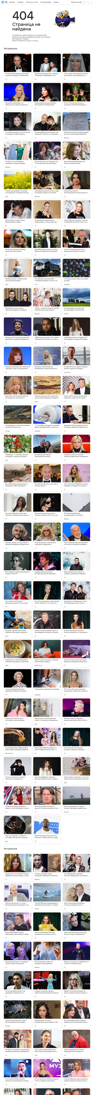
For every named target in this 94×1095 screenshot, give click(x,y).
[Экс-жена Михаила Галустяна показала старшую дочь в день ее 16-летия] (17, 507)
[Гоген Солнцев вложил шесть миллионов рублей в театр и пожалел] (76, 243)
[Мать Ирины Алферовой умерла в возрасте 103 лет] (17, 565)
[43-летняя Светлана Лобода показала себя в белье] (17, 243)
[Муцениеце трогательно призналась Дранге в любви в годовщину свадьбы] (17, 302)
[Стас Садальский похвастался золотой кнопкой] (47, 1005)
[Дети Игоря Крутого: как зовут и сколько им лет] (47, 477)
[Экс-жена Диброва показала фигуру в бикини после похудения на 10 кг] (47, 771)
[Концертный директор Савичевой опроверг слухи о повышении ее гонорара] (17, 360)
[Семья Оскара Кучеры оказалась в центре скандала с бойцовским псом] (17, 67)
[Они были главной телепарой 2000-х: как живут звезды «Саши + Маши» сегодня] (76, 976)
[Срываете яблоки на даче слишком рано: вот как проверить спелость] (47, 888)
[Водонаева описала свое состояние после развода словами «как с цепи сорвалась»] (17, 712)
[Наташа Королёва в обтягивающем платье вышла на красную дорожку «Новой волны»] (76, 184)
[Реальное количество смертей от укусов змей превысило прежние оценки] (47, 390)
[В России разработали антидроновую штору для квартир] (76, 507)
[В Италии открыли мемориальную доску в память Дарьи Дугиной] (76, 126)
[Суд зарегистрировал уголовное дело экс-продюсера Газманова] (47, 1064)
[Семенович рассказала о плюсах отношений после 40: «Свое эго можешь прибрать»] (76, 214)
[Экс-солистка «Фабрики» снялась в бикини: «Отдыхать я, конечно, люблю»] (76, 477)
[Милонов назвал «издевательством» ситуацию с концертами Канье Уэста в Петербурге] (76, 946)
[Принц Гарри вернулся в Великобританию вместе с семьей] (76, 859)
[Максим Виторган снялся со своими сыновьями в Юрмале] (76, 565)
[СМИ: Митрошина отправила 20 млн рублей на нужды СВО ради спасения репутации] (76, 331)
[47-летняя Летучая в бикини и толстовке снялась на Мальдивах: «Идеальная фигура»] (76, 917)
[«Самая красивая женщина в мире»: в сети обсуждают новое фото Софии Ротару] (17, 800)
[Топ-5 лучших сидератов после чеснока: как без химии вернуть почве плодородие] (76, 888)
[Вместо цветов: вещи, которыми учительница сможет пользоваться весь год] (47, 653)
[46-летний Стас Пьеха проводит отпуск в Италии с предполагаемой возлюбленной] (47, 917)
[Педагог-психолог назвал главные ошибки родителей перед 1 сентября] (47, 302)
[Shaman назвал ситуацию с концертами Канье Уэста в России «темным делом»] (76, 712)
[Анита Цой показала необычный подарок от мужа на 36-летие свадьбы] (76, 390)
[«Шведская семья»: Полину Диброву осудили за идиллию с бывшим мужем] (17, 859)
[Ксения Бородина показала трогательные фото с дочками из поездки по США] (76, 624)
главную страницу (32, 40)
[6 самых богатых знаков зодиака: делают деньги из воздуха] (76, 360)
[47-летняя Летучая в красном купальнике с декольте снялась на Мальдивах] (76, 683)
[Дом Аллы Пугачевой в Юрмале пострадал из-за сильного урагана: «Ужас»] (17, 390)
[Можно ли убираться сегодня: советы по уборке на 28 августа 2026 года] (17, 976)
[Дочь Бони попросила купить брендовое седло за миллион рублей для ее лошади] (17, 1034)
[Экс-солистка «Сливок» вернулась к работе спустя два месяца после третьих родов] (17, 595)
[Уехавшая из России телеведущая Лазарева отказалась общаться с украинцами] (17, 917)
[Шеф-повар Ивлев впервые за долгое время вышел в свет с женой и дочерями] (47, 741)
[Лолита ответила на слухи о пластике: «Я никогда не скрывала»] (17, 771)
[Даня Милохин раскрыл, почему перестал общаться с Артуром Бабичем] (47, 243)
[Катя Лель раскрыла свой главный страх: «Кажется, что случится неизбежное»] (47, 595)
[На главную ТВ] (5, 2)
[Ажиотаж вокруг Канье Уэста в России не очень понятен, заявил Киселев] (47, 829)
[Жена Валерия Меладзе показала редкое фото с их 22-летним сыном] (47, 946)
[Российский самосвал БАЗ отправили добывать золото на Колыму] (47, 272)
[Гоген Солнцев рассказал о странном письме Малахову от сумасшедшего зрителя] (76, 96)
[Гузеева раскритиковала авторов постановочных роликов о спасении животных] (76, 1005)
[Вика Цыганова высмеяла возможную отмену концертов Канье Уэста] (47, 360)
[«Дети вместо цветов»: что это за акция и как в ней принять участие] (76, 771)
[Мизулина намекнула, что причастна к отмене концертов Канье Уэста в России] (17, 96)
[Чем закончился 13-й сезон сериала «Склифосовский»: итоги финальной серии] (17, 946)
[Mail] (2, 2)
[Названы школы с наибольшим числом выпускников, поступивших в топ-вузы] (17, 272)
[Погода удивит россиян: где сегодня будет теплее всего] (76, 302)
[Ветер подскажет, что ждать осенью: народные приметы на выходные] (76, 800)
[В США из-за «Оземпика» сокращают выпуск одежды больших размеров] (17, 155)
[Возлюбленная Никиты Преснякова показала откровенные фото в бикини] (47, 448)
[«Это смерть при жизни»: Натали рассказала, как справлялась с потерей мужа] (76, 67)
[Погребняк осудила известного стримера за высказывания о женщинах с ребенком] (47, 859)
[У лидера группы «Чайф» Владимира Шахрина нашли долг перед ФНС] (76, 1034)
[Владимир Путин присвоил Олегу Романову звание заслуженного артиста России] (76, 419)
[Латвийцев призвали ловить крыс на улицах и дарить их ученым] (47, 184)
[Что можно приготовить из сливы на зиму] (76, 272)
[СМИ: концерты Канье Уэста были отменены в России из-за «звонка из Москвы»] (47, 331)
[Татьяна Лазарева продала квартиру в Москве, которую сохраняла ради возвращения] (17, 683)
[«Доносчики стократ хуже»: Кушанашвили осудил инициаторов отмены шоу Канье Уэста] (17, 214)
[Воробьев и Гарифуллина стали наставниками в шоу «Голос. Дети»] (76, 595)
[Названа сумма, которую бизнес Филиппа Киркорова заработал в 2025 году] (17, 536)
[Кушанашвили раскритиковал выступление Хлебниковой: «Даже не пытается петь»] (47, 96)
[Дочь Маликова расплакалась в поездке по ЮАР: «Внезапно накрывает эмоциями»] (17, 477)
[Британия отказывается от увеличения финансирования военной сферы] (17, 888)
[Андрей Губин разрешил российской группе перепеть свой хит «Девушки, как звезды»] (47, 565)
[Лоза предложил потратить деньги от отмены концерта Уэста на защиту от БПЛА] (47, 800)
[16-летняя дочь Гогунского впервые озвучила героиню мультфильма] (76, 741)
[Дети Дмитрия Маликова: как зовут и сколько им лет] (76, 155)
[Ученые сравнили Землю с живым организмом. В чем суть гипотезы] (47, 1034)
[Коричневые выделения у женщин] (47, 683)
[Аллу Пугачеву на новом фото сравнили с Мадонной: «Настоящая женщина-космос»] (47, 536)
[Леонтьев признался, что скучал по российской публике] (76, 829)
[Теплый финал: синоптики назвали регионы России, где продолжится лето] (17, 419)
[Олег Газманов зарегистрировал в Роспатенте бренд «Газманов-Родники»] (76, 536)
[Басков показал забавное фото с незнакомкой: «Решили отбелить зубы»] (47, 624)
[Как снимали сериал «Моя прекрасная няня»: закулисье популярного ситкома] (17, 1005)
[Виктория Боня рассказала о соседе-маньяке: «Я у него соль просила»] (47, 507)
